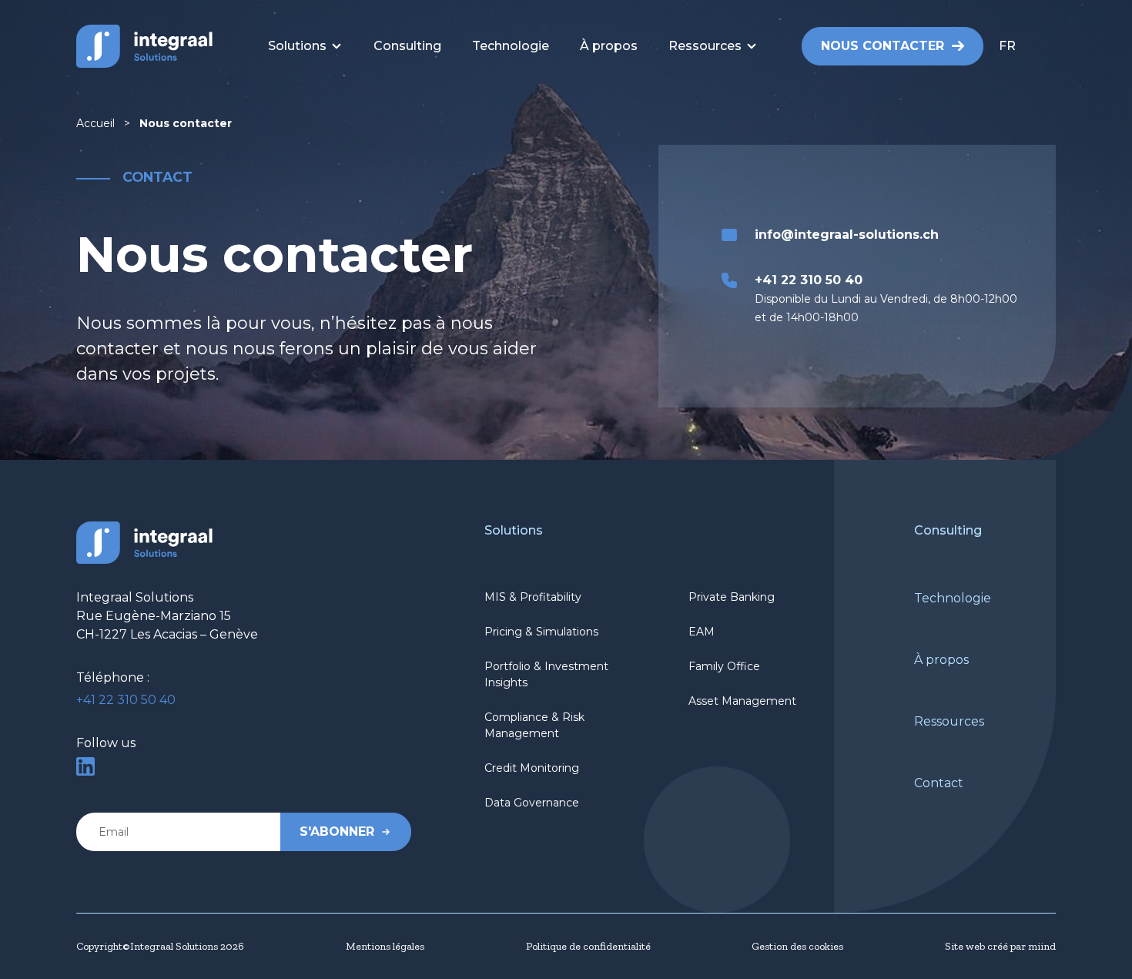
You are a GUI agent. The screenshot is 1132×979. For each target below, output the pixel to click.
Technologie (952, 598)
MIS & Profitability (532, 597)
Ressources (949, 721)
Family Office (724, 666)
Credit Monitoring (531, 768)
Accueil (95, 123)
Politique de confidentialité (588, 946)
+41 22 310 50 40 (126, 699)
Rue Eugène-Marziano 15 (153, 616)
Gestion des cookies (797, 946)
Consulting (948, 530)
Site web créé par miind (1000, 946)
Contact (938, 783)
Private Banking (731, 597)
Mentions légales (385, 946)
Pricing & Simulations (541, 632)
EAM (701, 632)
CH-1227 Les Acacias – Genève (167, 634)
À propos (941, 659)
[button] (1027, 46)
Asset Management (742, 701)
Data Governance (531, 803)
